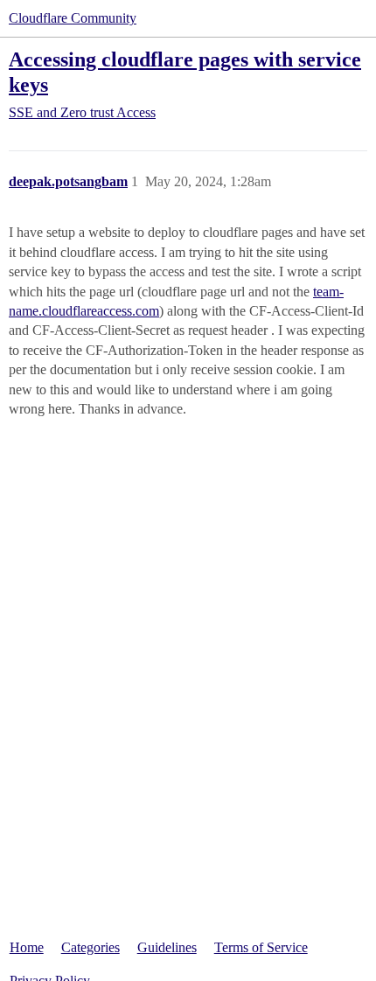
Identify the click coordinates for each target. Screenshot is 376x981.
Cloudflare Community (72, 17)
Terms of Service (261, 947)
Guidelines (167, 947)
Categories (90, 947)
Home (27, 947)
